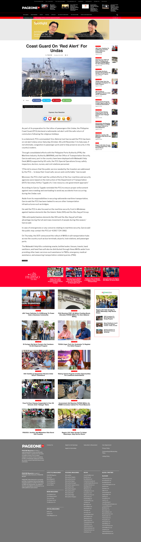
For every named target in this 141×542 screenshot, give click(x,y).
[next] (117, 18)
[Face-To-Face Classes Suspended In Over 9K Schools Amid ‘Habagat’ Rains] (115, 112)
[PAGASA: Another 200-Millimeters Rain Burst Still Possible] (115, 135)
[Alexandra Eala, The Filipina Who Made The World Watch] (111, 272)
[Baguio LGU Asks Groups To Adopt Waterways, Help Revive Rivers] (115, 145)
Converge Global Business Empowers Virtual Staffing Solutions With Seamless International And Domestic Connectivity (115, 8)
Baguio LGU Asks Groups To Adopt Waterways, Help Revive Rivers (103, 146)
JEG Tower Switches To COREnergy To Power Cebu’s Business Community (53, 7)
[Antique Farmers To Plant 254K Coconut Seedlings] (99, 331)
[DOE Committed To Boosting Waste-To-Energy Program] (99, 318)
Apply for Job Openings (71, 445)
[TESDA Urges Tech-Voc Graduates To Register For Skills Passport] (115, 81)
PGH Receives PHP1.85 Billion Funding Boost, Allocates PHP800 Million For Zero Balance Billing (102, 62)
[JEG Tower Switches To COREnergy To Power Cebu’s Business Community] (45, 6)
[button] (117, 15)
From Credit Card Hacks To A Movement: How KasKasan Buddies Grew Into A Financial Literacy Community (74, 7)
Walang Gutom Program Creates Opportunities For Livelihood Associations (102, 103)
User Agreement (106, 445)
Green (97, 143)
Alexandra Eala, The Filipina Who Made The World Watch (111, 279)
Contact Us (50, 445)
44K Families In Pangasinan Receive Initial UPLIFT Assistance (102, 93)
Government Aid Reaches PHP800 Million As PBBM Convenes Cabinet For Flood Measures (102, 125)
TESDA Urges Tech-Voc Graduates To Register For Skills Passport (103, 82)
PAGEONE (49, 55)
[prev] (114, 18)
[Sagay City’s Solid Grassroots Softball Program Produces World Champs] (55, 272)
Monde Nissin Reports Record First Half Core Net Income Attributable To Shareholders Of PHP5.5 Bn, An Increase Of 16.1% (94, 8)
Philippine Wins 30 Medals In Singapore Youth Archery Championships (92, 280)
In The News (24, 260)
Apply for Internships (70, 448)
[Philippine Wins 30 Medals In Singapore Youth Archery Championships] (92, 272)
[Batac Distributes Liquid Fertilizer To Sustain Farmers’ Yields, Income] (99, 324)
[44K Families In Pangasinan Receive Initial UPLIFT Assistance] (115, 91)
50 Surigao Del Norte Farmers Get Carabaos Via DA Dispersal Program (102, 72)
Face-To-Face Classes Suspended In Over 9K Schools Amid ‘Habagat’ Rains (102, 114)
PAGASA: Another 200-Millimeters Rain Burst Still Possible (103, 136)
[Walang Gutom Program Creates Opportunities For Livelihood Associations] (115, 102)
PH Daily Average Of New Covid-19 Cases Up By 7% (47, 17)
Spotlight (98, 46)
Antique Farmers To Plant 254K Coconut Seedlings (109, 331)
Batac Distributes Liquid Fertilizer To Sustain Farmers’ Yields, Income (110, 324)
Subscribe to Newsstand (90, 445)
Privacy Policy (106, 448)
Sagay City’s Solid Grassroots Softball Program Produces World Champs (55, 281)
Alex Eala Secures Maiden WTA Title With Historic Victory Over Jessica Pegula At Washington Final (74, 281)
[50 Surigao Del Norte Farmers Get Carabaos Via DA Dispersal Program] (115, 71)
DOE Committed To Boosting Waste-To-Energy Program (109, 318)
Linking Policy (106, 456)
